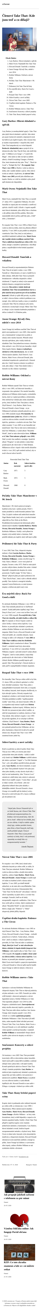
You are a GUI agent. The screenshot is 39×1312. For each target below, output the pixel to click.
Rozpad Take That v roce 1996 (19, 95)
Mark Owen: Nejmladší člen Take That (22, 64)
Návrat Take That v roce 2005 (19, 100)
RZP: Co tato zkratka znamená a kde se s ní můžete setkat (19, 1266)
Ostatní (35, 1165)
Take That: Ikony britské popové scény (22, 114)
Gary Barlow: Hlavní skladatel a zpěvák (23, 61)
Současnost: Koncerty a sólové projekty (22, 111)
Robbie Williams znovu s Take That (21, 109)
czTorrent (5, 4)
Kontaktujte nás (23, 1157)
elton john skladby (21, 785)
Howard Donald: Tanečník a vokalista (22, 67)
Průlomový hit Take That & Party (20, 86)
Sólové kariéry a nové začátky (19, 97)
